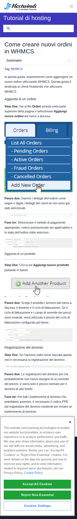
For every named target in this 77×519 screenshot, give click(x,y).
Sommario (14, 60)
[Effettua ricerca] (8, 28)
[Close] (70, 422)
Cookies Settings (37, 505)
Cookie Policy (33, 472)
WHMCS (17, 69)
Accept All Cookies (37, 484)
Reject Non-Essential (37, 495)
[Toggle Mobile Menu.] (71, 6)
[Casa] (20, 7)
